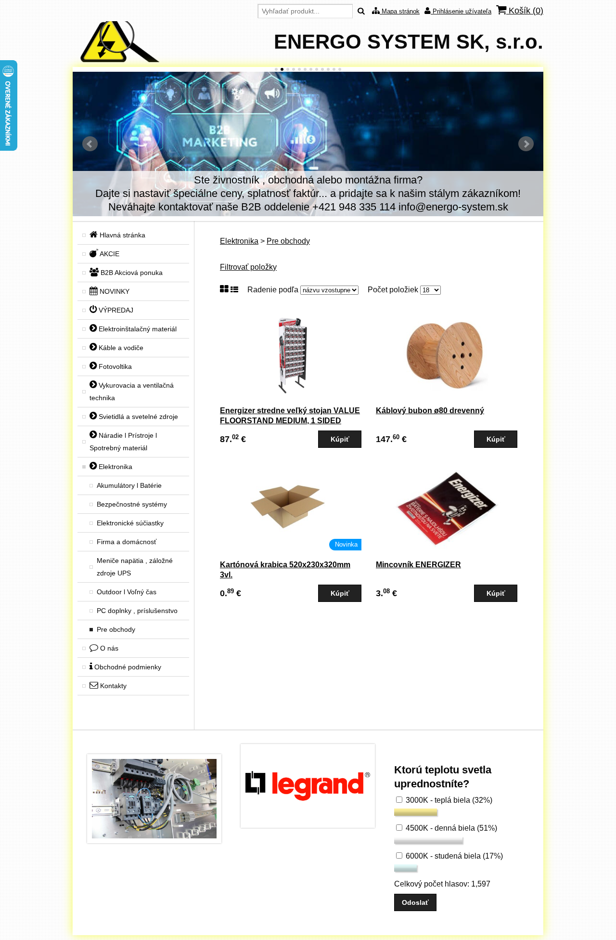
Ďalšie (526, 144)
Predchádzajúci (90, 144)
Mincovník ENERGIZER (418, 565)
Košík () (524, 10)
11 (334, 69)
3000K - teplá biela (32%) (448, 800)
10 (328, 69)
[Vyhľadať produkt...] (361, 11)
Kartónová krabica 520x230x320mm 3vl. (285, 570)
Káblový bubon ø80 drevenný (430, 410)
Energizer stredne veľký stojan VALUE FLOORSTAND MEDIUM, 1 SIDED (290, 415)
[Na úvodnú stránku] (116, 59)
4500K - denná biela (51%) (450, 828)
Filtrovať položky (248, 267)
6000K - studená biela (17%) (453, 856)
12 (339, 69)
